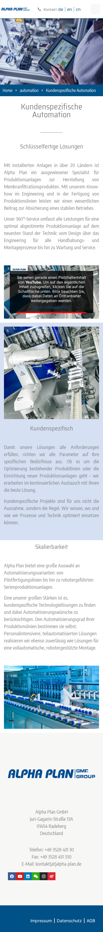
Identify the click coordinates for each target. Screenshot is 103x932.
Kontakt (50, 9)
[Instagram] (44, 876)
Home (7, 90)
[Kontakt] (39, 9)
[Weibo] (51, 876)
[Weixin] (36, 876)
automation (29, 90)
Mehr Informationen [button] (51, 307)
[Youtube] (20, 876)
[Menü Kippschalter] (95, 9)
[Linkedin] (28, 876)
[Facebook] (12, 876)
